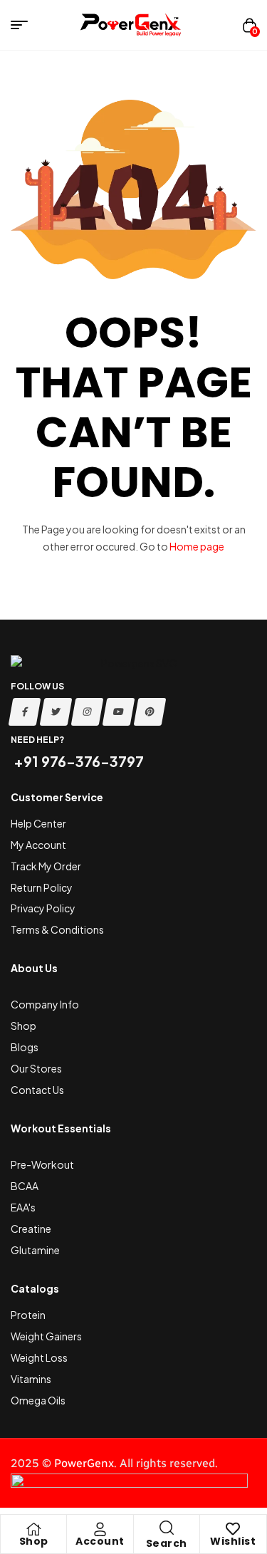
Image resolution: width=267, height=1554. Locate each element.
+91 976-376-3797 (77, 761)
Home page (196, 546)
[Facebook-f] (25, 712)
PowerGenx (84, 1463)
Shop (33, 1541)
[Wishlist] (233, 1529)
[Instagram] (87, 712)
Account (100, 1541)
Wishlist (233, 1541)
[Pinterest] (150, 712)
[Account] (100, 1529)
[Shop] (33, 1529)
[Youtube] (119, 712)
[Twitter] (56, 712)
